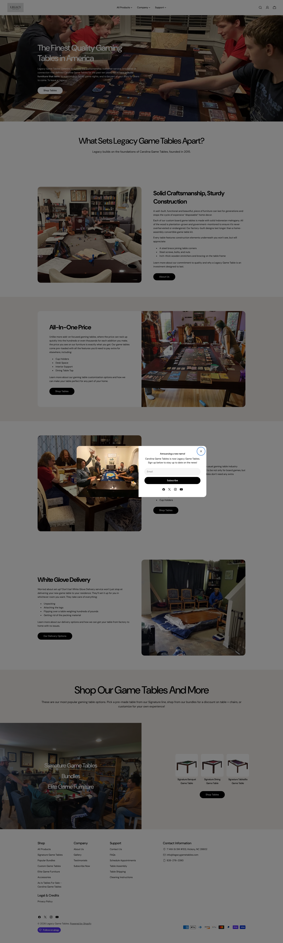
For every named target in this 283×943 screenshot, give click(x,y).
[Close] (201, 451)
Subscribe (172, 480)
